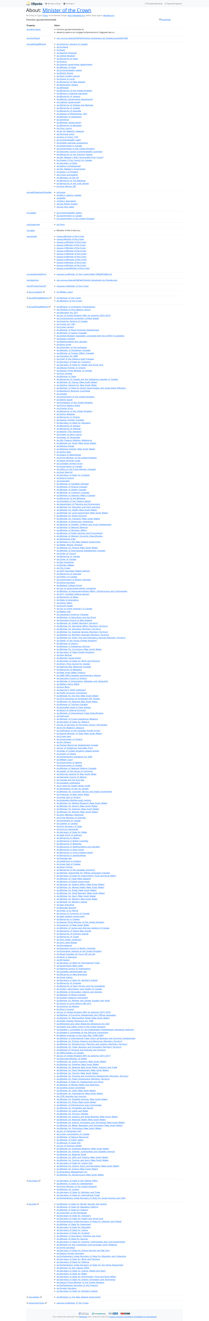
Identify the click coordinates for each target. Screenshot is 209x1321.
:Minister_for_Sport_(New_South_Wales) (76, 896)
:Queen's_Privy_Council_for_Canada (74, 160)
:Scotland (62, 47)
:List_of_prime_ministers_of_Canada (74, 608)
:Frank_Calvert (64, 977)
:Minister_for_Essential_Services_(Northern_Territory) (82, 632)
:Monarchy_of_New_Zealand (71, 82)
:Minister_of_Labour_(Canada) (72, 333)
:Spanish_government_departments (74, 64)
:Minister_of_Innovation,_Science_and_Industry (79, 992)
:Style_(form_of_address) (69, 835)
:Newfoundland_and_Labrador (72, 341)
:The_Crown (63, 568)
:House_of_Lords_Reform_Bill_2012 (74, 1003)
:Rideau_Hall (64, 611)
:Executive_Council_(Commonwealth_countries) (79, 151)
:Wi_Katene (63, 960)
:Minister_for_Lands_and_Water (72, 1111)
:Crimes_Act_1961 (66, 324)
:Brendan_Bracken (66, 907)
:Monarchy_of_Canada (68, 108)
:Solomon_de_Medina (68, 1006)
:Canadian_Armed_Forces (69, 463)
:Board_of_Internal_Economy (71, 710)
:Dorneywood (64, 945)
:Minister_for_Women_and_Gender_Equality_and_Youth (83, 1000)
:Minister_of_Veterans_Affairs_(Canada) (76, 495)
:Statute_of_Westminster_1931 (72, 113)
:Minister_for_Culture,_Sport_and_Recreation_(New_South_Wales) (88, 1166)
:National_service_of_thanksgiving (73, 968)
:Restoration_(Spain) (67, 84)
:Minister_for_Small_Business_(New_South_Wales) (81, 893)
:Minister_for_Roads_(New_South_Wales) (77, 890)
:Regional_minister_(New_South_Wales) (76, 449)
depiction (33, 280)
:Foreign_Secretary (67, 1288)
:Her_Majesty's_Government (71, 169)
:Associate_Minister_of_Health (72, 1058)
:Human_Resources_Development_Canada (77, 745)
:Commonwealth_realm (69, 140)
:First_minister (64, 373)
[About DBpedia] (34, 3)
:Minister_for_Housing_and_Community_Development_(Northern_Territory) (92, 1076)
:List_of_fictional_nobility (69, 1145)
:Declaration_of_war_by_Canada (73, 788)
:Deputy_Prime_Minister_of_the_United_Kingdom (80, 922)
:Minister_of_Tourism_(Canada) (72, 704)
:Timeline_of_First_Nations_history (74, 309)
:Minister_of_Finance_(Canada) (72, 486)
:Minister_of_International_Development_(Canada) (81, 550)
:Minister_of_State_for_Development (75, 1183)
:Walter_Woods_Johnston (70, 544)
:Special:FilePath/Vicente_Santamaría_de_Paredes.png (87, 280)
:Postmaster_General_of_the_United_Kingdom (79, 951)
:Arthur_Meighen (66, 414)
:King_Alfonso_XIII (66, 186)
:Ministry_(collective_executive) (72, 93)
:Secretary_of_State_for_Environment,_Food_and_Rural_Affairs (86, 875)
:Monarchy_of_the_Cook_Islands (73, 183)
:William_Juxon (65, 292)
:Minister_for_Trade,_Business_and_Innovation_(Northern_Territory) (89, 1047)
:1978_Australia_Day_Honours (72, 1096)
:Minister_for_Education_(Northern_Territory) (79, 629)
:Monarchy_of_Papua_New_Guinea (74, 931)
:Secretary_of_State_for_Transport (74, 362)
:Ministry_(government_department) (75, 99)
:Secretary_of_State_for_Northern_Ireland (77, 980)
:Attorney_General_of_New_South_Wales (76, 774)
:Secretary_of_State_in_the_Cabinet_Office (77, 1180)
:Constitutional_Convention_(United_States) (78, 318)
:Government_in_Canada (69, 145)
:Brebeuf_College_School (69, 585)
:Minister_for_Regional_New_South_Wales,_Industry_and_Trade (87, 1067)
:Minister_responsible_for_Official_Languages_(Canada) (83, 873)
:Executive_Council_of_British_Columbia (76, 948)
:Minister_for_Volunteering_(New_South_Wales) (80, 1093)
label (31, 230)
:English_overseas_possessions (72, 143)
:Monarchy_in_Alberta (68, 838)
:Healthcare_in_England (69, 861)
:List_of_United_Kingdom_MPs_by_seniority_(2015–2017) (84, 1055)
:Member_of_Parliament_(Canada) (73, 350)
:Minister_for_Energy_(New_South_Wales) (77, 382)
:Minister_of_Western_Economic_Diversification (80, 536)
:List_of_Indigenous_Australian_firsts (75, 748)
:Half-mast (63, 716)
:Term (61, 224)
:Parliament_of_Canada (69, 820)
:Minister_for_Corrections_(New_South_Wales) (79, 649)
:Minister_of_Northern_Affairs (72, 530)
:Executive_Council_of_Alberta (71, 777)
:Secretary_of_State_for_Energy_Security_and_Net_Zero (83, 1250)
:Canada (62, 394)
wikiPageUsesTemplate (39, 192)
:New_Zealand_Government (71, 916)
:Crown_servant (65, 327)
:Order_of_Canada (66, 559)
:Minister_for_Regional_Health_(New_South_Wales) (81, 1119)
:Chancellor (63, 481)
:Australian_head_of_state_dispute (74, 707)
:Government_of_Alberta (69, 762)
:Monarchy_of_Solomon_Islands (73, 933)
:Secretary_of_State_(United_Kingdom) (75, 652)
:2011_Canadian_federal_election (73, 594)
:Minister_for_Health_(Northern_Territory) (77, 623)
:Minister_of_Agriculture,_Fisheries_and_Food (79, 1236)
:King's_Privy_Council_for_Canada (73, 663)
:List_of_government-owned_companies (76, 588)
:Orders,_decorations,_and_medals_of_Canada (79, 989)
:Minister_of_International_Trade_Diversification (80, 713)
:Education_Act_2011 (67, 312)
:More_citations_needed (69, 195)
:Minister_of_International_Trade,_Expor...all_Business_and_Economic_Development (96, 1038)
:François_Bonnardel (67, 829)
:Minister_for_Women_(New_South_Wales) (77, 812)
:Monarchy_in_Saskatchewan (71, 855)
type (32, 1204)
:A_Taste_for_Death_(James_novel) (73, 785)
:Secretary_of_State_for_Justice (72, 1230)
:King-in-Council (65, 478)
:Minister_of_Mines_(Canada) (71, 994)
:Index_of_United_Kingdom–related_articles (78, 751)
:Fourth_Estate (65, 605)
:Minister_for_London (68, 1189)
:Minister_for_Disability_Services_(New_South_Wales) (82, 1099)
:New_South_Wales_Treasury (71, 672)
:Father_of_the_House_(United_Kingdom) (77, 640)
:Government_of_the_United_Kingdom (76, 148)
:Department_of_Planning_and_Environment (78, 504)
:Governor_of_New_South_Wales (73, 925)
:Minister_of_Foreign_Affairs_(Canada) (75, 353)
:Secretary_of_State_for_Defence (73, 722)
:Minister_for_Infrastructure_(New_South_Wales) (80, 1174)
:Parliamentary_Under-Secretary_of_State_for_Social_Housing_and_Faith (91, 1198)
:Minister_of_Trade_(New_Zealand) (74, 878)
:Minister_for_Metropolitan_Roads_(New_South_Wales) (83, 1018)
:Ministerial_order (66, 539)
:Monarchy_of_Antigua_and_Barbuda (75, 105)
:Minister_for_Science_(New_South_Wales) (77, 1169)
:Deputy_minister (66, 338)
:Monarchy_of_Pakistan (69, 428)
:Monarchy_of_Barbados (69, 125)
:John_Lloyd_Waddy (67, 942)
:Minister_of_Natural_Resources (73, 1137)
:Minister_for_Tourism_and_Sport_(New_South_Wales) (83, 1160)
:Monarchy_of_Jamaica (68, 96)
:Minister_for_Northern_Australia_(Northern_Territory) (83, 634)
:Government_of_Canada (69, 466)
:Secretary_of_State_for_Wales (72, 832)
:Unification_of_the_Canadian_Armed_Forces (78, 730)
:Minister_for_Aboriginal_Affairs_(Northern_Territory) (82, 626)
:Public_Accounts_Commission (72, 693)
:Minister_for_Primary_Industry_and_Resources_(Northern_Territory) (89, 1041)
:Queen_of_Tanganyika (68, 437)
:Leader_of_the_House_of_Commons (75, 771)
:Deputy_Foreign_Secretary (70, 1253)
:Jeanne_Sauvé (64, 399)
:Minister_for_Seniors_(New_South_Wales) (77, 806)
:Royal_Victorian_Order (68, 460)
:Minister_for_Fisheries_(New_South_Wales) (78, 1064)
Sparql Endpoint (174, 3)
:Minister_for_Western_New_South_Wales (77, 899)
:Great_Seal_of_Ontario (69, 797)
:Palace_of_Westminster (69, 454)
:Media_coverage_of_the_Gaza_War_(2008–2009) (80, 1035)
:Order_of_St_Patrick (67, 910)
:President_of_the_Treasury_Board (74, 501)
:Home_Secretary (66, 582)
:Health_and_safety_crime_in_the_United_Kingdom (81, 1026)
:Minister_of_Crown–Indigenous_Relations (77, 719)
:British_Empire (65, 73)
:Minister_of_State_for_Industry (72, 1210)
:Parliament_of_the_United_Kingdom (75, 402)
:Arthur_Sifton (64, 603)
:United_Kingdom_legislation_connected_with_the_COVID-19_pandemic (90, 335)
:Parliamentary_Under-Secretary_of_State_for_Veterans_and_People (89, 1221)
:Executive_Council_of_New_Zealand (74, 620)
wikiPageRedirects (39, 298)
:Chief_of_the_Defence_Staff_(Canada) (75, 359)
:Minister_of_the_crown (69, 298)
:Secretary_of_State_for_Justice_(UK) (74, 1163)
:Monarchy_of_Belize (67, 597)
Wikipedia (83, 1317)
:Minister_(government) (69, 122)
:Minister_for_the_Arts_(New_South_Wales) (77, 695)
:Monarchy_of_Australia (69, 111)
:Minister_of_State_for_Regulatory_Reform (77, 1207)
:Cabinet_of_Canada (67, 823)
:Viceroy (62, 61)
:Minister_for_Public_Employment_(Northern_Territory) (83, 1079)
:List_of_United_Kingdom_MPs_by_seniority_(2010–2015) (84, 315)
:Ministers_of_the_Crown (69, 300)
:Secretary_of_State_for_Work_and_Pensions (78, 661)
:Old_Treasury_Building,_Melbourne (74, 440)
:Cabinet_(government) (68, 102)
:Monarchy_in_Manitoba (69, 843)
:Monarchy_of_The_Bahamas (71, 180)
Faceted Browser (155, 3)
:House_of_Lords (66, 79)
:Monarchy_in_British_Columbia (72, 841)
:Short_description (66, 201)
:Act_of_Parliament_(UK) (69, 1131)
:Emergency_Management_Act (72, 1172)
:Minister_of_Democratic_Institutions (75, 521)
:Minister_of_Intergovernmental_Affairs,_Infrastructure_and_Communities (92, 591)
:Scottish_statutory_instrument (72, 997)
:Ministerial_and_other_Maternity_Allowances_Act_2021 (83, 1023)
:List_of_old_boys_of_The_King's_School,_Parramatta (82, 724)
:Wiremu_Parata (65, 446)
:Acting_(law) (64, 452)
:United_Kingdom (66, 55)
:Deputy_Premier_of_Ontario (71, 367)
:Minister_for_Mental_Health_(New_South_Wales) (80, 887)
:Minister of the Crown (70, 236)
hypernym (33, 224)
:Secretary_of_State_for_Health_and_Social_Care (80, 364)
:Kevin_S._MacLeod (67, 957)
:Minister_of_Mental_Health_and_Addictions (78, 1084)
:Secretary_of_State (67, 163)
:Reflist (61, 198)
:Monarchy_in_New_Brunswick (72, 974)
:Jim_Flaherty (64, 742)
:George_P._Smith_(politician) (71, 690)
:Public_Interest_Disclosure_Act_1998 (75, 1021)
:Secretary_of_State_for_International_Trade (78, 963)
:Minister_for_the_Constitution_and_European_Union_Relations (87, 1244)
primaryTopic (36, 1303)
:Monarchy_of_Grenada (69, 983)
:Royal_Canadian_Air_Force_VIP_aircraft (76, 954)
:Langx (61, 192)
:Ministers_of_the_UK (68, 177)
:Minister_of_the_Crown (73, 286)
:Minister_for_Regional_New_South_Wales (77, 701)
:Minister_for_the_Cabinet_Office (73, 1268)
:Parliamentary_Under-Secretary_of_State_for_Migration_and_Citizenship (91, 1256)
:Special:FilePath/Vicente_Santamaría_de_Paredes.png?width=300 (92, 38)
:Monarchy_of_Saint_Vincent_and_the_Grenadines (81, 986)
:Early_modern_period (68, 76)
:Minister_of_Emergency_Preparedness (76, 306)
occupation (35, 292)
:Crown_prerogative (67, 174)
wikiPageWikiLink (36, 44)
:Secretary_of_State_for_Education (74, 423)
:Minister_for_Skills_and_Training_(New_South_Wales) (82, 1157)
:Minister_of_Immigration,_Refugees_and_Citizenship (82, 681)
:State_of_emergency (68, 600)
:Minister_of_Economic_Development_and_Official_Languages (86, 1015)
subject (31, 212)
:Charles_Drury (65, 408)
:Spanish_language (67, 53)
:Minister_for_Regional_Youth (71, 1154)
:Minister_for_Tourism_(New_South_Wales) (77, 1073)
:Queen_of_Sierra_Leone (69, 434)
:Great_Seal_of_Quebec (69, 864)
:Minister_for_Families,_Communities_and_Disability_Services (86, 1151)
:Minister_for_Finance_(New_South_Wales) (77, 547)
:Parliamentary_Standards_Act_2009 (74, 756)
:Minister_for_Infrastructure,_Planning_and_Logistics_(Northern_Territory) (92, 1044)
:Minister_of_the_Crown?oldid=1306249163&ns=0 (84, 274)
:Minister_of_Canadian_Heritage (73, 484)
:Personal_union (65, 134)
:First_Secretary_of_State (69, 826)
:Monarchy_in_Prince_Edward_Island (75, 852)
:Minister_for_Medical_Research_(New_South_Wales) (82, 803)
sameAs (32, 236)
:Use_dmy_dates (65, 207)
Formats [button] (69, 3)
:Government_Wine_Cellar (70, 965)
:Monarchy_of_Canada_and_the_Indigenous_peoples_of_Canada (87, 379)
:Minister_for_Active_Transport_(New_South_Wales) (81, 1061)
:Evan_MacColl (64, 472)
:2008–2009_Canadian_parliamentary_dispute (79, 675)
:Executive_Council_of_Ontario (72, 678)
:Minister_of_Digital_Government (73, 881)
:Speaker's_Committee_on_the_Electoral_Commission (82, 1032)
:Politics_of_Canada (67, 576)
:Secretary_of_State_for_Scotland (73, 475)
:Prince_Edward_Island (68, 405)
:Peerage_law (64, 858)
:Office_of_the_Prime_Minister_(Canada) (76, 469)
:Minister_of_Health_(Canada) (71, 489)
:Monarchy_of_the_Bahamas (71, 498)
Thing (45, 15)
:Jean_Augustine (65, 904)
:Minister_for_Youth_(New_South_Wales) (76, 443)
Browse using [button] (53, 3)
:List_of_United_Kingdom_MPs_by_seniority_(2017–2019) (84, 1012)
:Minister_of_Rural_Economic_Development (78, 330)
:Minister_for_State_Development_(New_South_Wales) (83, 1070)
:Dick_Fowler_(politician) (69, 939)
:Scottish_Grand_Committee (71, 1087)
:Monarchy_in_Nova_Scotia (70, 849)
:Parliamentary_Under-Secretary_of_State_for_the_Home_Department (90, 1265)
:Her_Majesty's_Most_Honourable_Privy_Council (80, 157)
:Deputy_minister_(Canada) (70, 420)
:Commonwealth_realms (69, 70)
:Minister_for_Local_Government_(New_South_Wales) (82, 513)
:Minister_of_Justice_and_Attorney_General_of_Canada (83, 928)
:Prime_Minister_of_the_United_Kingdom (77, 457)
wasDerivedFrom (36, 274)
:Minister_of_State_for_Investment (74, 1224)
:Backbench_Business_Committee (73, 391)
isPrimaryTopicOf (36, 286)
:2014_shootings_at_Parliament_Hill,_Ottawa (78, 698)
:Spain (61, 50)
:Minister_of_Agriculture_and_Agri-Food (76, 617)
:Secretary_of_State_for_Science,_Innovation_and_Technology (86, 1279)
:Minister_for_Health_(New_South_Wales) (77, 510)
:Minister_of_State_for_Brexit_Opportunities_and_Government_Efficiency (91, 388)
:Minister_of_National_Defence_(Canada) (76, 768)
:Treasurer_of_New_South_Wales (73, 794)
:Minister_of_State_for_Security (72, 1239)
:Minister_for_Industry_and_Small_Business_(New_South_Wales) (87, 1116)
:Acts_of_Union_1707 (67, 137)
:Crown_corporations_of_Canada (73, 1134)
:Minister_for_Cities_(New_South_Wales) (76, 1090)
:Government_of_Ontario (69, 739)
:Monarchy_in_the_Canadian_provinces (76, 870)
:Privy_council (64, 128)
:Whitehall (63, 87)
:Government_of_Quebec (69, 765)
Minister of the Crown (66, 10)
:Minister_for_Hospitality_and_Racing (75, 1108)
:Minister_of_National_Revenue (72, 527)
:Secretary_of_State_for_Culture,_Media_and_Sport (81, 1270)
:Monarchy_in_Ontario (68, 417)
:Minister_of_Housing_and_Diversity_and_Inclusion (81, 1050)
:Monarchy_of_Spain (67, 58)
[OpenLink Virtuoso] (83, 1313)
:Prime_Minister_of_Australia (71, 817)
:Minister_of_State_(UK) (69, 1142)
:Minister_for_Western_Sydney (72, 902)
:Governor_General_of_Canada (72, 44)
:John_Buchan (64, 655)
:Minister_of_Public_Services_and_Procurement (80, 533)
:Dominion (63, 119)
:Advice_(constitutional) (69, 166)
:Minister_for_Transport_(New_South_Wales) (78, 518)
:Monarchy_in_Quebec (68, 919)
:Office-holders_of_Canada (70, 1053)
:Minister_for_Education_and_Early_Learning (78, 507)
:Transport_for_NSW (67, 356)
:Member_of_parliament (69, 116)
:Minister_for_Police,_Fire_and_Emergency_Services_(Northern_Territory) (91, 637)
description (34, 29)
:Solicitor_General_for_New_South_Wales (77, 385)
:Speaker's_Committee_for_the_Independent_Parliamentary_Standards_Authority (95, 1029)
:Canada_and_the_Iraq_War (70, 780)
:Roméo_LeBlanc (65, 565)
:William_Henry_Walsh (68, 684)
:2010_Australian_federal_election (73, 571)
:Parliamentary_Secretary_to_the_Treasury (77, 1285)
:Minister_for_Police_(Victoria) (72, 515)
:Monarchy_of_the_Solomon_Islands (74, 154)
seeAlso (34, 1297)
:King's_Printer (65, 867)
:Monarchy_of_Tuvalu (68, 936)
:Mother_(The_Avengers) (69, 431)
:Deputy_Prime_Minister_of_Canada (74, 370)
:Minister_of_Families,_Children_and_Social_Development (84, 524)
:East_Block (63, 687)
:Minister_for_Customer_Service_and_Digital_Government (84, 791)
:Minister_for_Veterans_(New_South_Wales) (78, 809)
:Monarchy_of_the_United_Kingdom (74, 90)
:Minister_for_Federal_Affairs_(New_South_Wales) (80, 884)
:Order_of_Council (66, 553)
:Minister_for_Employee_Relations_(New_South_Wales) (83, 1148)
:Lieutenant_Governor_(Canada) (72, 614)
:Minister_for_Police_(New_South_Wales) (76, 1102)
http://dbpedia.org (76, 15)
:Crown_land (64, 736)
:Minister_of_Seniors (67, 643)
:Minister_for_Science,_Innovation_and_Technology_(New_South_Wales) (91, 1122)
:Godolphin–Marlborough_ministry (74, 800)
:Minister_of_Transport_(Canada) (73, 492)
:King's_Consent (65, 1009)
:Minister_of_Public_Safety (70, 1140)
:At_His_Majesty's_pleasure (70, 131)
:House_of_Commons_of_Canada (73, 913)
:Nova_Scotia (64, 344)
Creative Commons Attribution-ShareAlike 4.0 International (133, 1317)
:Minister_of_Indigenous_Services (73, 646)
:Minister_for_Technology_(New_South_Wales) (79, 1128)
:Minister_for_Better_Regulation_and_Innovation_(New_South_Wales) (89, 1125)
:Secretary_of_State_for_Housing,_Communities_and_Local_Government (91, 1241)
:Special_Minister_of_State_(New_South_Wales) (79, 733)
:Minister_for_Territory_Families (72, 1113)
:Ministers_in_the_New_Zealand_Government (79, 542)
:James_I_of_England (67, 172)
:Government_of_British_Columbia (74, 579)
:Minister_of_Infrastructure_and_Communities (79, 1105)
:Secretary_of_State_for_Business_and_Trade (78, 1192)
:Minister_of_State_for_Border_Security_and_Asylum (82, 1204)
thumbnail (33, 38)
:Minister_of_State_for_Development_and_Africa (80, 1082)
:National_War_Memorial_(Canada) (74, 666)
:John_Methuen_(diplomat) (70, 814)
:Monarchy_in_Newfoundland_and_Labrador (78, 846)
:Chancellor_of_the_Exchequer (72, 347)
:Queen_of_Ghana (66, 753)
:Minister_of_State (66, 67)
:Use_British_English (67, 204)
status (33, 1180)
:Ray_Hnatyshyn (65, 562)
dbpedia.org (108, 15)
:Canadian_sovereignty (68, 783)
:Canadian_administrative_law (72, 971)
